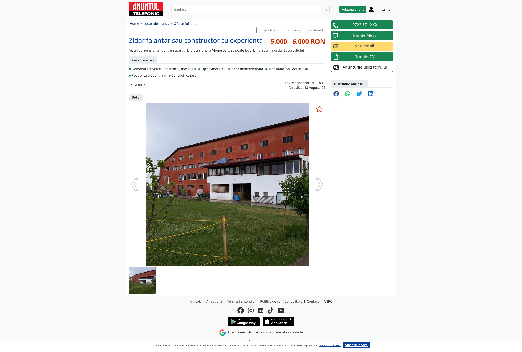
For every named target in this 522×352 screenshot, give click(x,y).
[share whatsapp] (348, 93)
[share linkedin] (371, 93)
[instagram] (251, 310)
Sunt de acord (356, 345)
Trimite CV (365, 56)
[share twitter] (359, 93)
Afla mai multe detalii (330, 345)
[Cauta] (325, 9)
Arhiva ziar (214, 301)
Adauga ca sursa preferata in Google (265, 332)
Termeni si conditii (241, 301)
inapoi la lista (269, 30)
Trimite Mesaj (365, 35)
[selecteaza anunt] (319, 109)
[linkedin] (260, 310)
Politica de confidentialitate (281, 301)
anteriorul (294, 30)
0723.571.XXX (364, 25)
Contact (313, 301)
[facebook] (240, 310)
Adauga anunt (353, 9)
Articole (196, 301)
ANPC (328, 301)
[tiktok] (270, 310)
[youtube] (281, 310)
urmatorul (314, 30)
